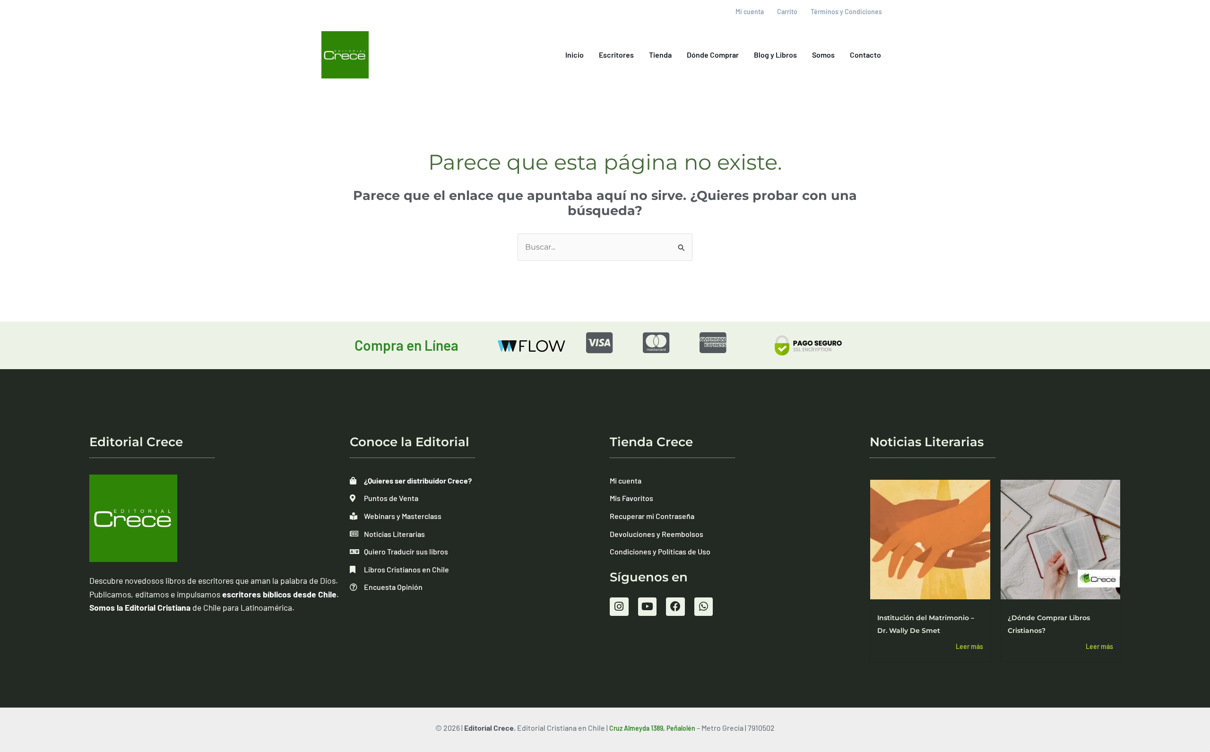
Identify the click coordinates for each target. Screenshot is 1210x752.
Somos (823, 54)
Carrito (787, 12)
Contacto (865, 54)
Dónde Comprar (713, 54)
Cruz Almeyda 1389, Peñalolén (652, 728)
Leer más (969, 646)
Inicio (574, 54)
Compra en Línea (406, 345)
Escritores (616, 54)
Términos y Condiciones (846, 12)
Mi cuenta (749, 12)
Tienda (660, 54)
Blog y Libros (775, 54)
